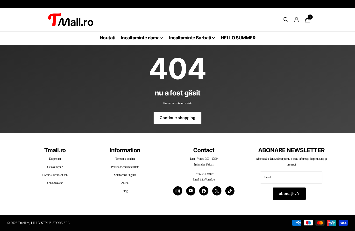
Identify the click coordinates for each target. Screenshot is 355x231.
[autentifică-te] (296, 19)
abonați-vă (289, 193)
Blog (125, 191)
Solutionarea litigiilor (125, 175)
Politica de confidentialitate (125, 167)
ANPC (125, 183)
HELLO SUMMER (238, 38)
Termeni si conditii (125, 158)
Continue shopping (177, 117)
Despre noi (55, 158)
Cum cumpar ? (55, 167)
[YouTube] (190, 190)
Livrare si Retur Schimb (54, 175)
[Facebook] (203, 190)
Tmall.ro (54, 150)
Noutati (107, 38)
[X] (216, 190)
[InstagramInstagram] (177, 190)
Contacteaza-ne (55, 183)
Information (125, 150)
